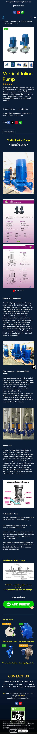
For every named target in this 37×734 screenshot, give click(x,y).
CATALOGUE (19, 291)
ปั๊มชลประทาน (19, 116)
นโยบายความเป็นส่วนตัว (21, 725)
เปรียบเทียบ (24, 109)
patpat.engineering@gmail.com (20, 2)
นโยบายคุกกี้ (6, 727)
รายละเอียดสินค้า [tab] (9, 132)
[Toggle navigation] (35, 18)
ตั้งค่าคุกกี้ (13, 731)
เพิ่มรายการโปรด (9, 109)
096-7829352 (24, 693)
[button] (30, 18)
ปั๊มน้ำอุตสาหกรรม (15, 113)
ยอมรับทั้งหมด (22, 731)
